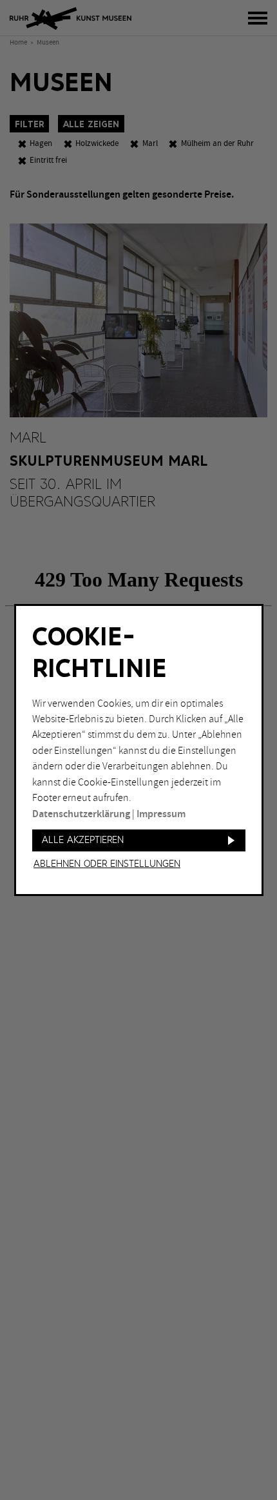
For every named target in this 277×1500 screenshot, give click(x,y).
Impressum (161, 814)
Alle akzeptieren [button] (83, 840)
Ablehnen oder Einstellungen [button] (106, 864)
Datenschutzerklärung (81, 814)
